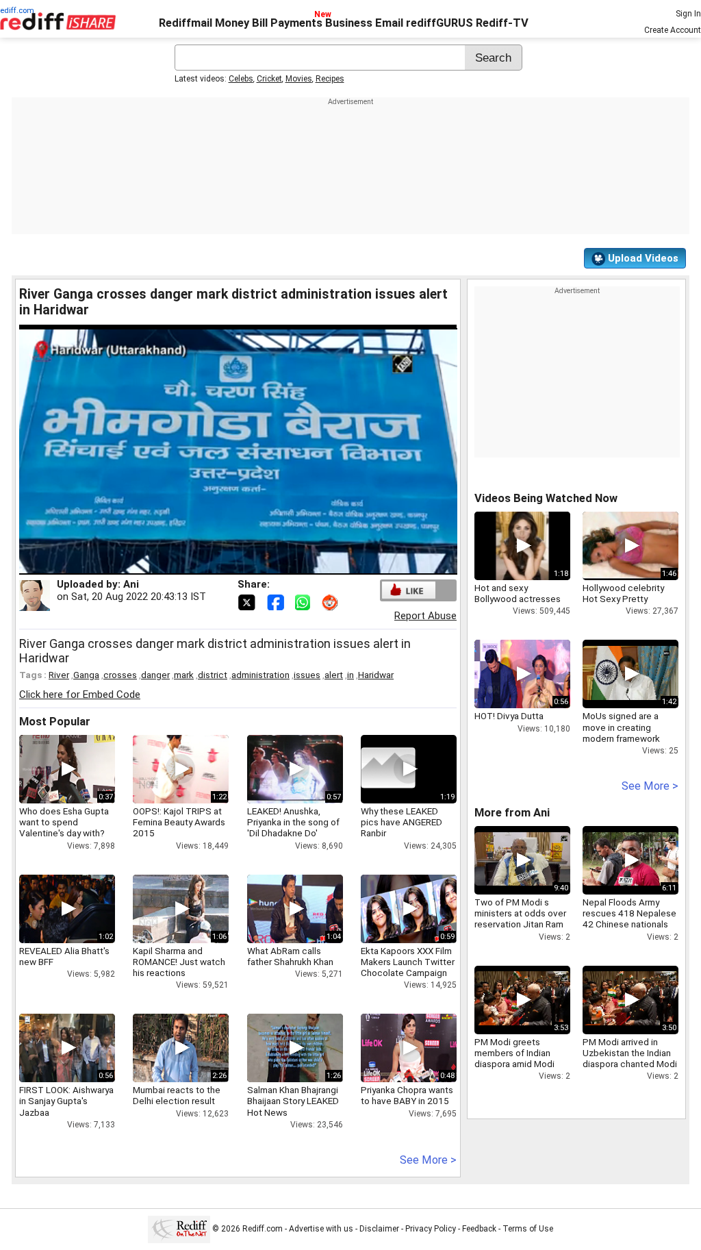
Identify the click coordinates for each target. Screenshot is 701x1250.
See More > (428, 1159)
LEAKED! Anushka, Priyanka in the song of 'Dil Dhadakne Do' (293, 821)
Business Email (364, 22)
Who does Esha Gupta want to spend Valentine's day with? (64, 821)
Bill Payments (287, 22)
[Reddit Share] (331, 601)
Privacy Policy (430, 1229)
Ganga (86, 674)
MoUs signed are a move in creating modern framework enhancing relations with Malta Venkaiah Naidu (623, 743)
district (212, 674)
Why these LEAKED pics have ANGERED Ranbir (401, 821)
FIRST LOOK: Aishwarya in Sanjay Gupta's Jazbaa (66, 1100)
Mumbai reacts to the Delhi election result (176, 1095)
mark (184, 674)
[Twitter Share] (248, 601)
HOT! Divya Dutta (509, 715)
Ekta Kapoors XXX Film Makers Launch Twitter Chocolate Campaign (408, 961)
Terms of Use (527, 1229)
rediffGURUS (439, 22)
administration (260, 674)
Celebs (241, 79)
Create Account (672, 30)
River (59, 674)
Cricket (269, 79)
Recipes (330, 79)
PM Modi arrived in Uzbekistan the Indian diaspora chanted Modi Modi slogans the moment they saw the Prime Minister (630, 1069)
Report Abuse (425, 616)
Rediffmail (185, 22)
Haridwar (376, 674)
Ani (131, 584)
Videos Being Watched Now (545, 498)
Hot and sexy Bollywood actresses (517, 593)
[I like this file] (408, 590)
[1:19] (388, 769)
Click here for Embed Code (79, 694)
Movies (298, 79)
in (350, 674)
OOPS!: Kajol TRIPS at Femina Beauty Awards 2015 (179, 821)
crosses (120, 674)
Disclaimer (379, 1229)
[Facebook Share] (276, 601)
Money (232, 22)
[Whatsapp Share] (305, 601)
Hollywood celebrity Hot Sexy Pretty (623, 593)
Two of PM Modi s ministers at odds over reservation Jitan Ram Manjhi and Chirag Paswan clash (520, 924)
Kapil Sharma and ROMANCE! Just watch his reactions (179, 961)
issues (307, 674)
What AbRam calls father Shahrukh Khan (290, 956)
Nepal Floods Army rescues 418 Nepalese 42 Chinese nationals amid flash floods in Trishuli (629, 924)
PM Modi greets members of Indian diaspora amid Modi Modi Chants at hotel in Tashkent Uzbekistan (521, 1064)
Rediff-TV (502, 22)
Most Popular (54, 721)
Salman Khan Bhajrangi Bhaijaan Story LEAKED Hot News (293, 1100)
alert (333, 674)
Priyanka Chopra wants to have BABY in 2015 (407, 1095)
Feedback (479, 1229)
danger (155, 674)
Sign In (688, 13)
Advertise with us (321, 1229)
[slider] (223, 565)
